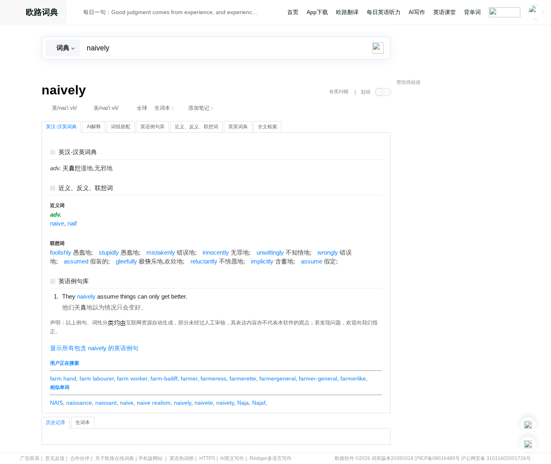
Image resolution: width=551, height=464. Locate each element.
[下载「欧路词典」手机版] (528, 425)
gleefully (126, 261)
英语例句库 (73, 281)
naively (182, 402)
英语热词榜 (181, 458)
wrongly (327, 252)
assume (311, 261)
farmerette (243, 378)
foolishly (60, 252)
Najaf (258, 402)
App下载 (317, 12)
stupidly (109, 252)
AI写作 (417, 12)
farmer (189, 378)
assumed (76, 261)
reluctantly (203, 261)
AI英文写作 (232, 458)
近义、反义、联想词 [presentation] (196, 127)
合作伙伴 (80, 458)
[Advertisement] (457, 212)
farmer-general (318, 378)
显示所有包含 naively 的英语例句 (94, 348)
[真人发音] (201, 296)
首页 (292, 12)
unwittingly (270, 252)
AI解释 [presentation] (94, 127)
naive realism (154, 402)
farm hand (63, 378)
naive (57, 223)
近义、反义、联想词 (85, 188)
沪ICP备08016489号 (437, 458)
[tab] (61, 127)
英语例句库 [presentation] (152, 127)
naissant (106, 402)
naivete (203, 402)
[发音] (77, 13)
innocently (215, 252)
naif (72, 223)
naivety (225, 402)
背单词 (472, 12)
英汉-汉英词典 (77, 152)
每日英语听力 (384, 12)
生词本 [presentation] (82, 422)
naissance (79, 402)
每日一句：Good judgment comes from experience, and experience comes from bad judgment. (171, 12)
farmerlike (353, 378)
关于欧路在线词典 (114, 458)
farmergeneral (277, 378)
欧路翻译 (347, 12)
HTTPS (207, 458)
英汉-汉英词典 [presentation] (61, 127)
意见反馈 (55, 458)
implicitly (262, 261)
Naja (243, 402)
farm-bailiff (163, 378)
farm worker (132, 378)
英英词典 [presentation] (238, 127)
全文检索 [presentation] (267, 127)
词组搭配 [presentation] (120, 127)
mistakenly (160, 252)
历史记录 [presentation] (55, 422)
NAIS (56, 402)
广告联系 (30, 458)
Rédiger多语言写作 (271, 458)
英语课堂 (444, 12)
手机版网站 (150, 458)
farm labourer (96, 378)
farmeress (213, 378)
